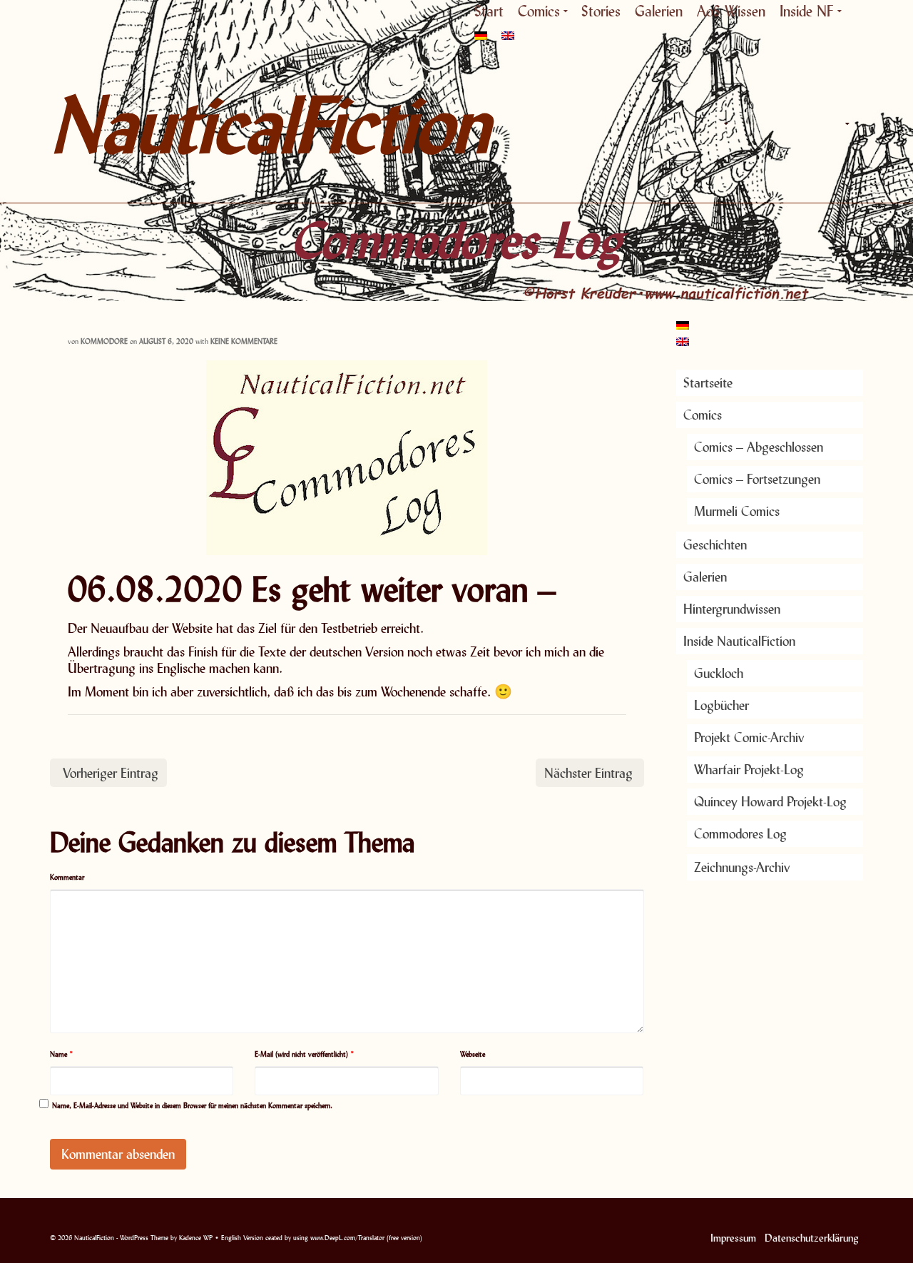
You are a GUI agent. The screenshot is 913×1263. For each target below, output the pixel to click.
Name (61, 1054)
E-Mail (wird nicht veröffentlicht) (305, 1054)
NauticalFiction (178, 124)
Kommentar (67, 877)
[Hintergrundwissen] (813, 124)
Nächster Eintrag (588, 772)
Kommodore (104, 341)
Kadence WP (196, 1237)
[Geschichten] (756, 124)
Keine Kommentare (243, 341)
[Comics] (724, 124)
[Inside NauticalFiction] (845, 124)
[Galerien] (784, 124)
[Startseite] (692, 124)
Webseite (472, 1054)
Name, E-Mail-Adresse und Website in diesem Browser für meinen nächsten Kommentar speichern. (192, 1105)
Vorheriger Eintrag (110, 772)
